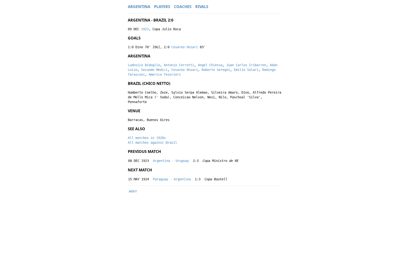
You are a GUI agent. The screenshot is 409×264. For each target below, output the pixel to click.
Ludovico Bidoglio (144, 65)
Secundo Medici (154, 70)
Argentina (139, 6)
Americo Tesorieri (165, 74)
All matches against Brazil (152, 142)
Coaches (182, 6)
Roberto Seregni (216, 70)
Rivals (201, 6)
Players (162, 6)
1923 (145, 29)
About (133, 191)
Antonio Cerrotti (179, 65)
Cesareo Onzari (184, 47)
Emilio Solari (246, 70)
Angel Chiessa (210, 65)
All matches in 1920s (147, 138)
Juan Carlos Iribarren (246, 65)
